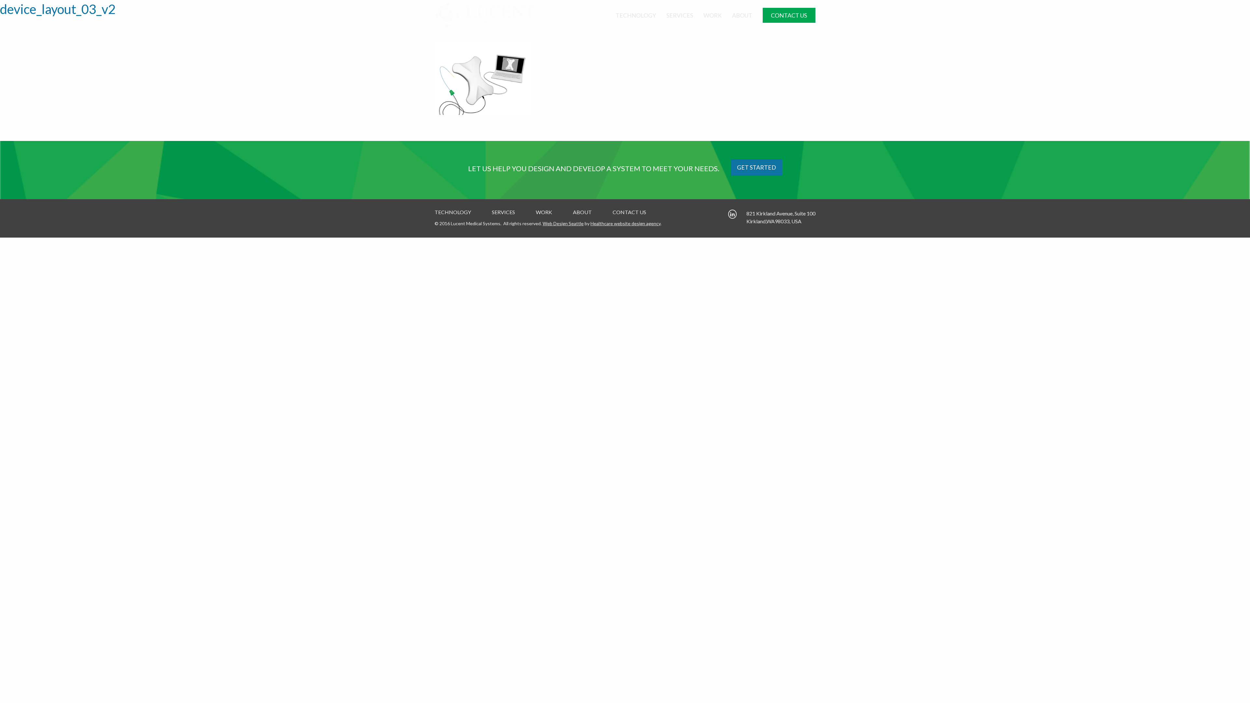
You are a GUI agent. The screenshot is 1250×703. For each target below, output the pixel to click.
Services (679, 15)
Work (712, 15)
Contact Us (789, 15)
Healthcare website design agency (625, 223)
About (742, 15)
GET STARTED (756, 167)
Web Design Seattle (563, 223)
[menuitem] (635, 15)
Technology (636, 15)
